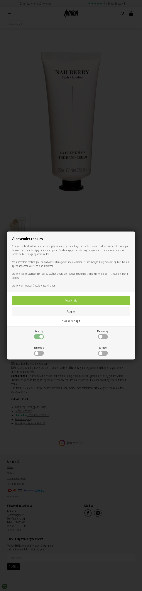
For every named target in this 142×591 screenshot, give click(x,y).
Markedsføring (102, 331)
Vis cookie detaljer (71, 321)
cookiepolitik (34, 273)
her (53, 285)
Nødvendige (39, 331)
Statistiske (102, 347)
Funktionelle (39, 347)
